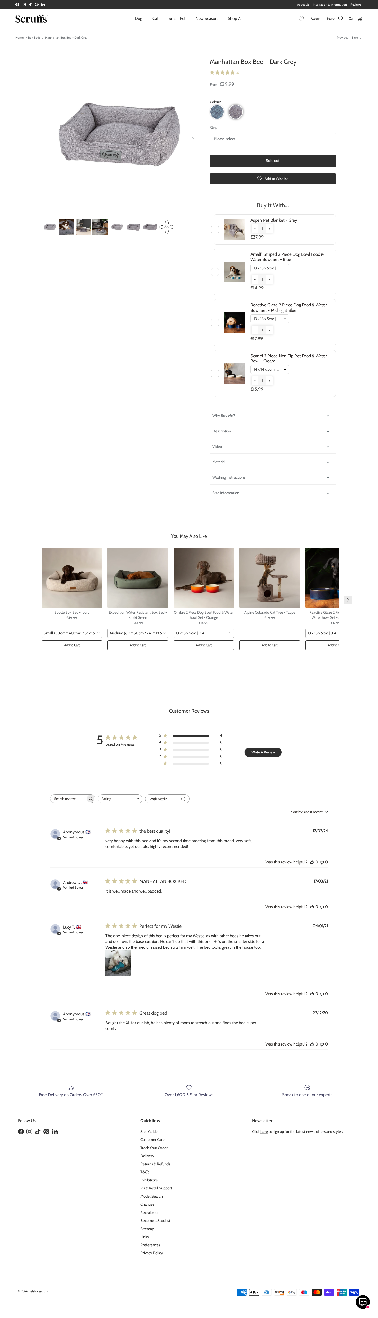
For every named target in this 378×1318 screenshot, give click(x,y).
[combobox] (72, 633)
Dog (138, 18)
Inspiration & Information (330, 4)
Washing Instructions (228, 477)
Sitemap (147, 1228)
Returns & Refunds (155, 1164)
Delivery (147, 1155)
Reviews (355, 4)
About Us (303, 4)
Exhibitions (149, 1180)
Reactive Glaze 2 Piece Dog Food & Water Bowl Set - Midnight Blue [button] (288, 307)
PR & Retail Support (156, 1188)
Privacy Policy (151, 1253)
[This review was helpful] (312, 862)
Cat (155, 18)
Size (213, 128)
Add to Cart (72, 645)
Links (144, 1236)
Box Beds (34, 37)
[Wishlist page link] (301, 18)
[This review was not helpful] (322, 862)
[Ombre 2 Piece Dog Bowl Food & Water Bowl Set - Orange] (204, 578)
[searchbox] (68, 799)
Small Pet (177, 18)
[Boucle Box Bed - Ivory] (72, 578)
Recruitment (150, 1212)
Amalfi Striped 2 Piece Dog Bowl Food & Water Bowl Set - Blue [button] (287, 257)
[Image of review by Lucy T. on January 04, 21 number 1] (118, 963)
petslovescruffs (39, 1291)
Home (19, 37)
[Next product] (348, 600)
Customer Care (152, 1139)
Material (219, 462)
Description (221, 431)
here (264, 1131)
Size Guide (149, 1131)
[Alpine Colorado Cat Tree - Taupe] (269, 578)
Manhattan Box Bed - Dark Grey (66, 37)
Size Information (225, 492)
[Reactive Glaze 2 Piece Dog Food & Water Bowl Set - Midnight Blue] (335, 578)
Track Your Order (154, 1148)
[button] (217, 112)
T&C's (144, 1172)
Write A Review (263, 752)
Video (217, 446)
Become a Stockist (155, 1220)
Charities (147, 1204)
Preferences (150, 1245)
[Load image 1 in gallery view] (120, 136)
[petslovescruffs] (31, 18)
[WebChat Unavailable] (362, 1302)
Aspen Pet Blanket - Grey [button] (273, 220)
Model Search (151, 1196)
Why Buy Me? (224, 415)
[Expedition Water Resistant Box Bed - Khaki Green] (137, 578)
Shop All (235, 18)
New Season (207, 18)
